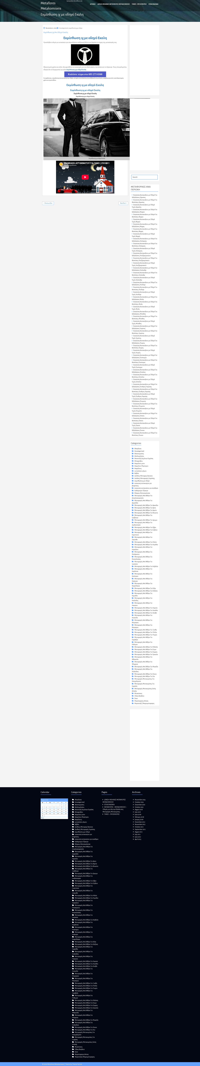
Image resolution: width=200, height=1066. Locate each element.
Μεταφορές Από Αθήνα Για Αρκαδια (146, 505)
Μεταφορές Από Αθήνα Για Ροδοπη (146, 647)
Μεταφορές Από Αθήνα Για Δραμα (145, 520)
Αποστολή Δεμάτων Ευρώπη (143, 458)
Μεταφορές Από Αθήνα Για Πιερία (145, 635)
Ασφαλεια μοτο (139, 463)
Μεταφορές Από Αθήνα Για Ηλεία (145, 542)
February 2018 (139, 817)
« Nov (42, 818)
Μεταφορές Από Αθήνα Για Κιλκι (145, 588)
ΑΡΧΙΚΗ (92, 4)
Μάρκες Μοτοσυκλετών (142, 493)
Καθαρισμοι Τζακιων (141, 490)
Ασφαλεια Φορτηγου (141, 466)
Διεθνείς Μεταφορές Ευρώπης (144, 478)
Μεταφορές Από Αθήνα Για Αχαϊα (145, 510)
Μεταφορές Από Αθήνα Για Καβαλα (146, 566)
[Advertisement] (146, 61)
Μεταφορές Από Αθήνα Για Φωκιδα (146, 666)
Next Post (123, 203)
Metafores (137, 448)
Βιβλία (136, 473)
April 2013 (138, 839)
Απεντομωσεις (139, 453)
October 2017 (139, 827)
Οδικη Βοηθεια (139, 696)
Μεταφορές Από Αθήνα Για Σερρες (145, 652)
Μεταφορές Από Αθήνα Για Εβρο (145, 527)
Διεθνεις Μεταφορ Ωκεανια (143, 476)
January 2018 (139, 819)
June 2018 (138, 814)
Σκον (136, 698)
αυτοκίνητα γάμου (140, 471)
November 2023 (140, 800)
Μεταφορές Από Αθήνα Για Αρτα (145, 508)
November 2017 (140, 824)
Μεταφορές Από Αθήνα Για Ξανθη (145, 630)
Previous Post (48, 203)
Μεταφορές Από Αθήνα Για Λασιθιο (146, 610)
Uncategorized (63, 28)
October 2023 (139, 802)
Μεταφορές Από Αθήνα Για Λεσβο (145, 613)
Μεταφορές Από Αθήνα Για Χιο (144, 676)
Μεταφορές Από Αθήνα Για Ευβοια (145, 530)
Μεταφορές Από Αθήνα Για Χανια (145, 674)
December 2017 (140, 822)
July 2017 (138, 834)
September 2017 (140, 829)
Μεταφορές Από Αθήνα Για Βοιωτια (146, 513)
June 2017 (138, 837)
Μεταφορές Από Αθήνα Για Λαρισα (146, 608)
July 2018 (138, 812)
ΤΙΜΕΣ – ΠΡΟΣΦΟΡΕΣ (139, 4)
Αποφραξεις (138, 461)
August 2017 (138, 832)
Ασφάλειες (138, 468)
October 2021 (139, 807)
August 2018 (139, 809)
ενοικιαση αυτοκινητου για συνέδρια (146, 488)
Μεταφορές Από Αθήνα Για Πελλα (145, 632)
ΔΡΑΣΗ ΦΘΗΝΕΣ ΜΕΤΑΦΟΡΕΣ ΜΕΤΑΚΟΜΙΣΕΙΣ (114, 4)
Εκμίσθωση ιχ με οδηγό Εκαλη (55, 32)
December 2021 (140, 805)
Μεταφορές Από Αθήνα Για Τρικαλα (146, 654)
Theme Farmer (77, 1064)
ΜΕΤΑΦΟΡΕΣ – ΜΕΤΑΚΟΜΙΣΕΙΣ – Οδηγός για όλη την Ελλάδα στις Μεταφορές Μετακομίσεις (115, 809)
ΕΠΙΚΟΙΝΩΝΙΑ (153, 4)
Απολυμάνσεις (139, 456)
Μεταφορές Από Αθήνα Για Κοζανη (146, 591)
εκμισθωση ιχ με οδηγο (75, 28)
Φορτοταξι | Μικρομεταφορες (144, 703)
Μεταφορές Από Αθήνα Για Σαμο (145, 649)
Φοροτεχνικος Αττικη (141, 701)
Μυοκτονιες (138, 693)
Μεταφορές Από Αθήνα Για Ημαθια (146, 544)
